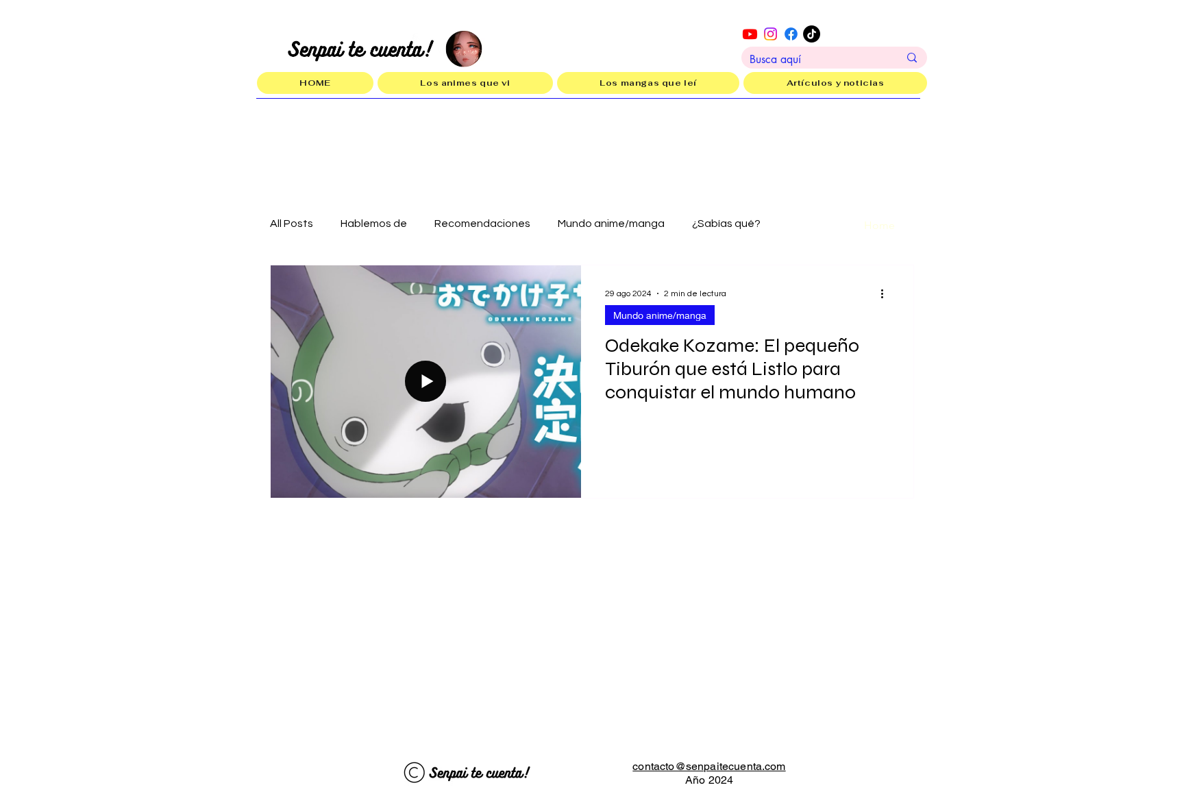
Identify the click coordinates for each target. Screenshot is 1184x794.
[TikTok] (811, 34)
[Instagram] (770, 34)
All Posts (291, 223)
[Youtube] (749, 34)
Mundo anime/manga (611, 223)
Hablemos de (374, 223)
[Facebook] (791, 34)
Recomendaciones (482, 223)
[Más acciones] (886, 293)
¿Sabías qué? (726, 223)
